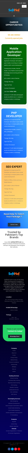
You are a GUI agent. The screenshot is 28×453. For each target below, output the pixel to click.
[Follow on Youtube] (19, 449)
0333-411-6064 (21, 3)
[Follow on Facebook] (9, 449)
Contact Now (14, 224)
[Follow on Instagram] (15, 449)
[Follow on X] (12, 449)
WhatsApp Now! (14, 336)
